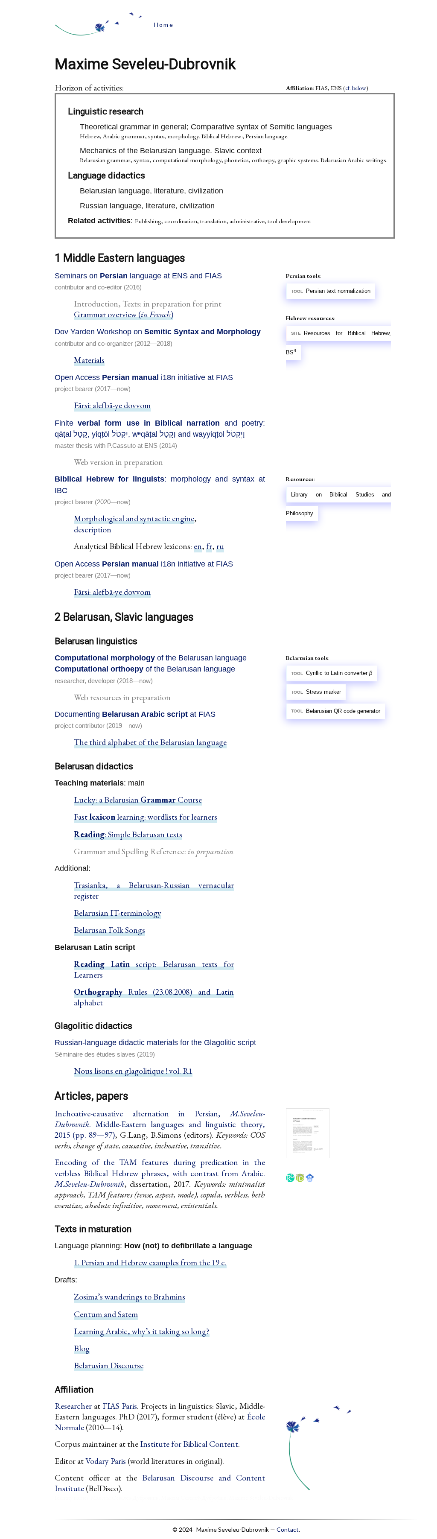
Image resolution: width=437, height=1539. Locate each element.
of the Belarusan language (151, 658)
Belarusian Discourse (108, 1365)
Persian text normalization (338, 291)
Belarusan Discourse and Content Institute (160, 1483)
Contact (288, 1529)
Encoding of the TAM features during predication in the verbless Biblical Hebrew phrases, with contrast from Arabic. (160, 1172)
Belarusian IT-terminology (117, 912)
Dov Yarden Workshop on (158, 331)
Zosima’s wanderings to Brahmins (129, 1296)
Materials (89, 359)
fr (209, 546)
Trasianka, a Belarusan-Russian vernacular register (154, 890)
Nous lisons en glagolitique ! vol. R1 (133, 1070)
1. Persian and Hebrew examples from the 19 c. (150, 1262)
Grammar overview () (123, 314)
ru (220, 546)
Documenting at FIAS (135, 714)
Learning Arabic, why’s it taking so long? (142, 1331)
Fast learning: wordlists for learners (145, 816)
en (198, 546)
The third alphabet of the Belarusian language (150, 742)
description (92, 529)
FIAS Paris (119, 1405)
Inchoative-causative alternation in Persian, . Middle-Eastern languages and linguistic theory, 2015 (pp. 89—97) (160, 1124)
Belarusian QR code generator (343, 711)
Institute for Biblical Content (189, 1443)
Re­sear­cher (73, 1405)
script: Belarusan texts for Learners (154, 969)
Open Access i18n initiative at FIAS (144, 377)
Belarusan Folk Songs (109, 929)
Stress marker (323, 692)
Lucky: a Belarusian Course (138, 799)
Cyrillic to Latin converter (339, 674)
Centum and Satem (106, 1314)
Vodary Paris (105, 1460)
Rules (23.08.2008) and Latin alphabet (154, 997)
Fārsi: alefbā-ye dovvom (112, 405)
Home (163, 24)
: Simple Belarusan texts (128, 834)
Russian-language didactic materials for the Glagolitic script (155, 1042)
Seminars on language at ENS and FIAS (138, 276)
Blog (82, 1348)
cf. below (355, 88)
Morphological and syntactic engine (134, 518)
